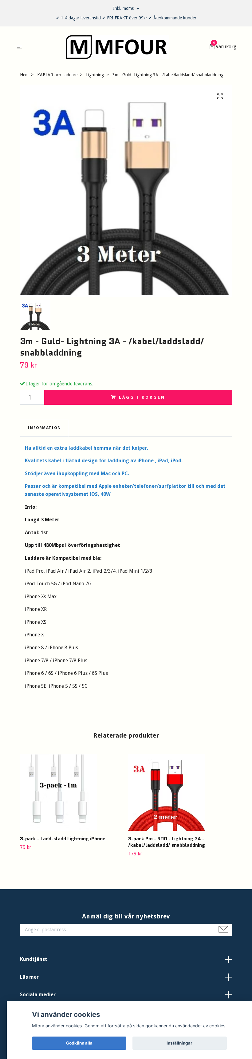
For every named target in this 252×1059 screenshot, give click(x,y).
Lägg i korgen (142, 397)
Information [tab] (44, 427)
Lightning (95, 74)
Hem (24, 74)
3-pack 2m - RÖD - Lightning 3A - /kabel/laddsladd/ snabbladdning (166, 842)
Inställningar (179, 1043)
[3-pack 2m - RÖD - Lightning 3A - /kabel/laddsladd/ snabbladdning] (180, 792)
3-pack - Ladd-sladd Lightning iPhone (62, 838)
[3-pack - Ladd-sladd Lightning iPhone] (72, 792)
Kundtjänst (33, 959)
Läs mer (29, 977)
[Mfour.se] (117, 47)
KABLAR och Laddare (57, 74)
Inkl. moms (124, 8)
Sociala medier (38, 994)
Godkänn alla (79, 1043)
